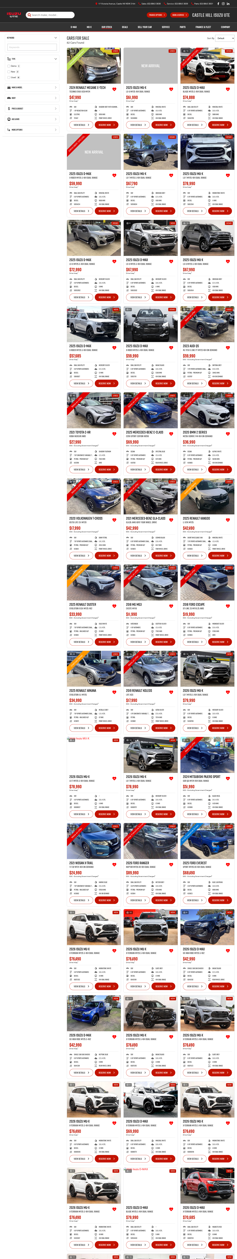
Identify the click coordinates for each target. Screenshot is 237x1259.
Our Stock (107, 27)
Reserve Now (105, 125)
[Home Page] (14, 15)
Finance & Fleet (203, 27)
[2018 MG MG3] (151, 583)
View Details (79, 125)
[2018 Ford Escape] (207, 583)
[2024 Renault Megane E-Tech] (94, 66)
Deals (125, 27)
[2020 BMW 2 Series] (207, 410)
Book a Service (178, 15)
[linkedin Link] (228, 4)
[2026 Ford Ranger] (151, 841)
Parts (183, 27)
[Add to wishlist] (114, 89)
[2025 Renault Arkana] (94, 669)
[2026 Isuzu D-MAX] (207, 927)
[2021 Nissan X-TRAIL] (94, 841)
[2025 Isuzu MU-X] (151, 66)
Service (166, 27)
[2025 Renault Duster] (94, 583)
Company (225, 27)
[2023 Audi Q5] (207, 324)
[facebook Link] (218, 4)
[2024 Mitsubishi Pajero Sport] (207, 755)
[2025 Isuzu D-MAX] (207, 66)
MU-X (89, 27)
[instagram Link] (223, 4)
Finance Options (155, 15)
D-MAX (74, 27)
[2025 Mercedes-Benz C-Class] (151, 410)
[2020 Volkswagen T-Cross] (94, 496)
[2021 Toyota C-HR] (94, 410)
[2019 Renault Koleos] (151, 669)
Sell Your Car (145, 27)
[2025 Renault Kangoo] (207, 496)
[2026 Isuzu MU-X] (207, 669)
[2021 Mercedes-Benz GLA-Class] (151, 496)
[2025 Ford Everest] (207, 841)
